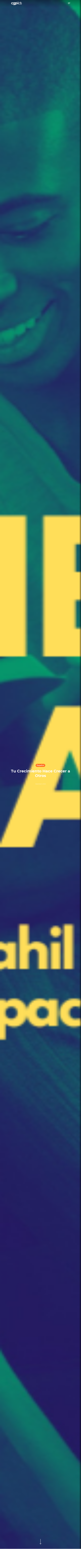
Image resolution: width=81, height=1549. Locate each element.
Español (40, 765)
